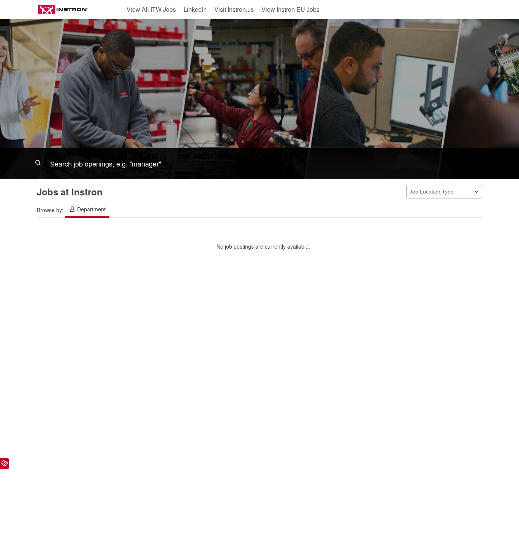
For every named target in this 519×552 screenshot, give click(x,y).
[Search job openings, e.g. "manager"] (259, 163)
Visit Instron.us (234, 9)
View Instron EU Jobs (290, 9)
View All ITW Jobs (151, 9)
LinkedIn (195, 9)
